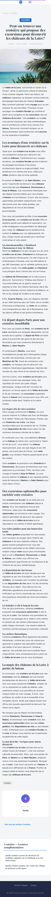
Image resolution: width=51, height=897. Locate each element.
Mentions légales (21, 885)
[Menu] (30, 2)
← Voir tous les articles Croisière (16, 824)
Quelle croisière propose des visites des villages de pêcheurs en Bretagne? (25, 867)
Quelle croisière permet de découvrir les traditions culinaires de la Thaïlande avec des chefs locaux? (24, 858)
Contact (33, 885)
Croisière (13, 13)
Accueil (5, 13)
